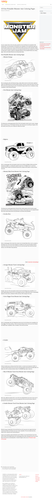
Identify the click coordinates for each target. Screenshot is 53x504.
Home (3, 4)
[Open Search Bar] (51, 4)
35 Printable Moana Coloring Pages (45, 43)
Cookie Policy (37, 480)
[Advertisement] (20, 15)
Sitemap (36, 481)
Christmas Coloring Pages (21, 4)
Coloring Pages (4, 466)
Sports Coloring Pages (10, 466)
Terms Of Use (37, 477)
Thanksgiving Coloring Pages (10, 4)
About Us (36, 476)
